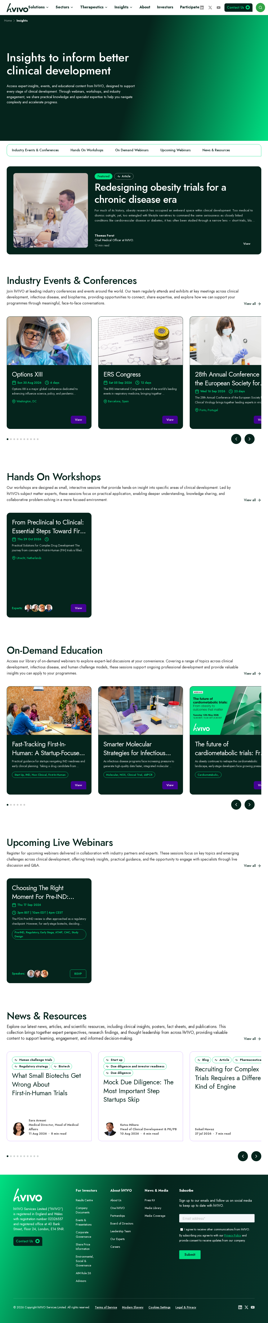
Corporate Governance (83, 1234)
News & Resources (216, 150)
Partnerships (117, 1216)
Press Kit (150, 1200)
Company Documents (82, 1210)
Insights (122, 7)
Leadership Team (120, 1231)
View (246, 243)
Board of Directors (121, 1223)
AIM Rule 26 (83, 1273)
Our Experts (117, 1239)
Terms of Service (106, 1307)
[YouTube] (218, 7)
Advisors (81, 1281)
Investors (165, 7)
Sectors (62, 7)
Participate (189, 7)
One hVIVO (117, 1208)
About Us (115, 1200)
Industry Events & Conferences (35, 150)
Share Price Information (83, 1246)
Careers (115, 1247)
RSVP (78, 973)
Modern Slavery (132, 1307)
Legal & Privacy (185, 1307)
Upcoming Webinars (175, 150)
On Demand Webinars (131, 150)
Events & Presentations (83, 1222)
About (144, 7)
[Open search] (260, 7)
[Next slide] (250, 439)
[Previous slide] (236, 439)
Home (8, 20)
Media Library (153, 1208)
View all (250, 303)
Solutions (36, 7)
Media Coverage (155, 1216)
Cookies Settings (159, 1307)
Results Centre (84, 1200)
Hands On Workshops (87, 150)
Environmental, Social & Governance (85, 1260)
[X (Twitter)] (210, 7)
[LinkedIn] (201, 7)
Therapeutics (92, 7)
